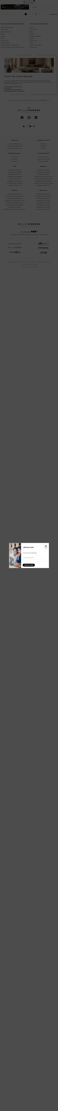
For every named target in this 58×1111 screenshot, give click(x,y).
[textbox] (33, 558)
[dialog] (29, 555)
